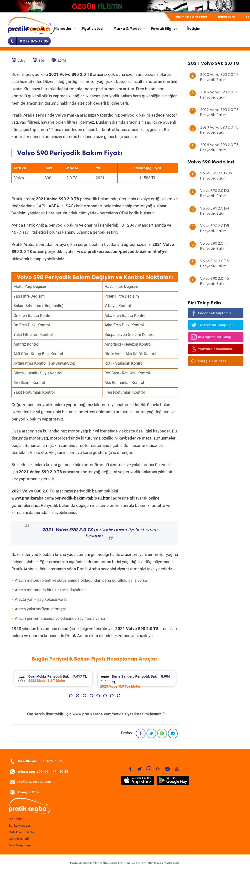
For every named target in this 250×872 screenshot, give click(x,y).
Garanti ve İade (19, 839)
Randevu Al (226, 16)
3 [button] (84, 695)
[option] (53, 678)
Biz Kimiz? (16, 819)
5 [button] (98, 695)
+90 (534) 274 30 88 (43, 772)
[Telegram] (173, 733)
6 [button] (105, 695)
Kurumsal (35, 28)
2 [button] (77, 695)
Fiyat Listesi (92, 28)
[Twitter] (151, 733)
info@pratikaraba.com (34, 782)
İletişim (193, 28)
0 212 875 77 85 (40, 761)
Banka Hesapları (20, 825)
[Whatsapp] (162, 733)
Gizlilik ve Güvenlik (21, 832)
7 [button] (112, 695)
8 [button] (118, 695)
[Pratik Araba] (44, 806)
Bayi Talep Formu (20, 845)
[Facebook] (141, 733)
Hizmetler (63, 28)
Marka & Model (127, 28)
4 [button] (91, 695)
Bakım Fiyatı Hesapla (191, 16)
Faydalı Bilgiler (164, 28)
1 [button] (71, 695)
